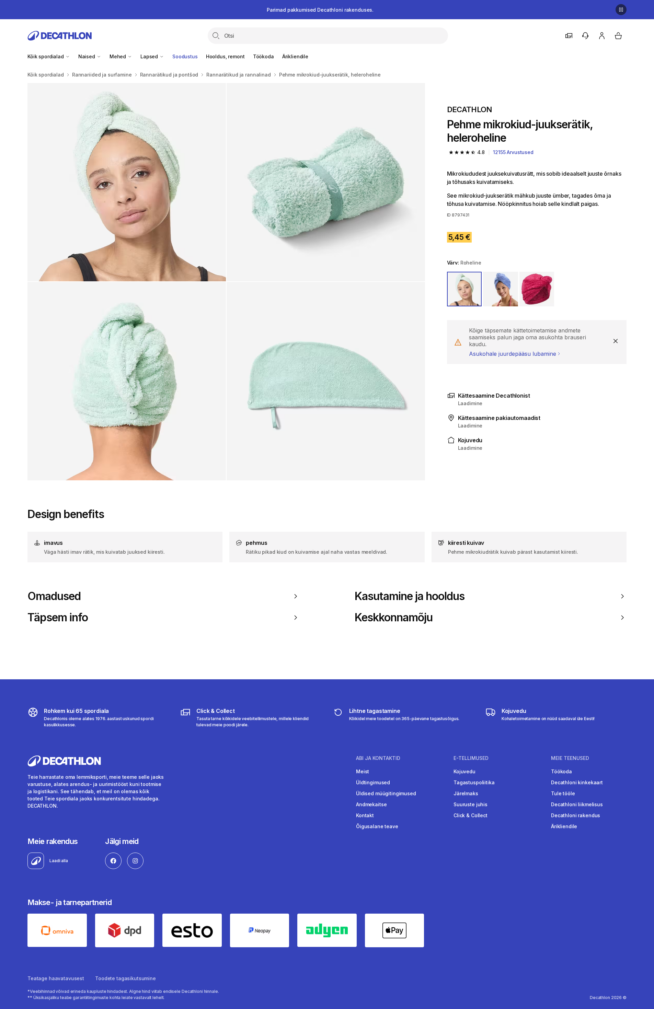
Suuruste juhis (470, 804)
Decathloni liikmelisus (577, 804)
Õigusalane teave (377, 826)
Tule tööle (563, 793)
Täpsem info (57, 617)
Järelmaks (466, 793)
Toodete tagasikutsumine (125, 978)
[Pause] (621, 9)
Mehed (118, 56)
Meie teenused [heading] (570, 758)
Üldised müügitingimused (386, 793)
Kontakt (365, 815)
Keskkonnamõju (394, 617)
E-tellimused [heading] (471, 758)
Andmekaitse (371, 804)
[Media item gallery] (226, 281)
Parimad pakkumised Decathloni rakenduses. (320, 10)
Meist (362, 771)
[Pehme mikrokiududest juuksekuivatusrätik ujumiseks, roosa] (126, 182)
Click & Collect (470, 815)
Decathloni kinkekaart (577, 782)
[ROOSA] (536, 289)
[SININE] (500, 289)
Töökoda (263, 56)
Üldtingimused (373, 782)
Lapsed (149, 56)
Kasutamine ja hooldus (410, 596)
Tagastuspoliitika (474, 782)
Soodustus (185, 56)
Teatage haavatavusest (55, 978)
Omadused (54, 596)
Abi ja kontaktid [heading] (378, 758)
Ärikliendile (295, 56)
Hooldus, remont (225, 56)
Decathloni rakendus (575, 815)
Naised (87, 56)
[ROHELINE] (464, 289)
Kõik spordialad (46, 56)
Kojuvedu (464, 771)
